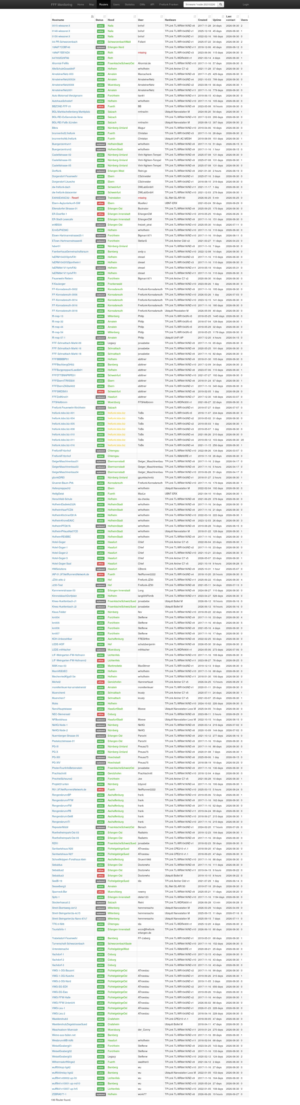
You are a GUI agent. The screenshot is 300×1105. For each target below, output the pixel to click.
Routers (103, 4)
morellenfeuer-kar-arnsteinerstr (69, 687)
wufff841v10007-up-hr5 (65, 1088)
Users (116, 4)
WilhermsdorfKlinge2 (63, 1062)
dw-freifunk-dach (61, 187)
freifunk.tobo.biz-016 (63, 445)
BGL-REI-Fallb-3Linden (64, 122)
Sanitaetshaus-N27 (62, 854)
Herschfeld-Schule (62, 499)
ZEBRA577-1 (59, 1094)
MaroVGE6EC (59, 671)
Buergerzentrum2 (61, 149)
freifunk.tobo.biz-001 (63, 413)
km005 (56, 622)
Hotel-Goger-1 (60, 547)
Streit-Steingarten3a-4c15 (66, 913)
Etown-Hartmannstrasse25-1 (68, 235)
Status (99, 20)
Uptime (217, 20)
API (152, 4)
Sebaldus (57, 864)
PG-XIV (56, 762)
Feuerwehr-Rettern (62, 278)
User (140, 20)
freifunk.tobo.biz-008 (63, 429)
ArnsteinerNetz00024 (63, 79)
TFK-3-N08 (58, 924)
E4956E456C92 (60, 197)
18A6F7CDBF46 (61, 47)
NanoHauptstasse (62, 708)
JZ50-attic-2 (58, 579)
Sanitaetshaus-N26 (62, 848)
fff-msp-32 (57, 321)
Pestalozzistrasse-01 (63, 741)
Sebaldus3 (58, 875)
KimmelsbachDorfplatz (64, 595)
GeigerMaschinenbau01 (65, 461)
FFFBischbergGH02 (63, 364)
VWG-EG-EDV (60, 986)
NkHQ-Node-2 (60, 730)
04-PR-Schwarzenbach (64, 41)
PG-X (55, 751)
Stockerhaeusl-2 (61, 902)
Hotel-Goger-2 (60, 552)
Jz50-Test (57, 585)
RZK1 (55, 843)
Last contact (230, 18)
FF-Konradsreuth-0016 (64, 305)
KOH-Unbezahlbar (62, 638)
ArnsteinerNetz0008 (63, 84)
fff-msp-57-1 (58, 337)
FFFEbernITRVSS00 (63, 380)
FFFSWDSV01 (60, 391)
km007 (56, 633)
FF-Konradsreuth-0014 (64, 300)
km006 (56, 628)
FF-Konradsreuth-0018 (64, 310)
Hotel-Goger (59, 542)
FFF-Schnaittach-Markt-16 (66, 348)
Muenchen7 (58, 698)
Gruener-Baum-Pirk (62, 482)
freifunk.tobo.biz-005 (63, 423)
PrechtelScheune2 (62, 778)
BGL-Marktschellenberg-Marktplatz (71, 111)
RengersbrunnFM (62, 805)
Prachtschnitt (59, 773)
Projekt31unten (60, 784)
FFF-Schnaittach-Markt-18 (66, 353)
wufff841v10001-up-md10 (66, 1083)
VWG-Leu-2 (58, 1013)
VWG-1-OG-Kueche (63, 975)
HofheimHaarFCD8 (62, 509)
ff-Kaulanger (58, 283)
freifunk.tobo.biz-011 (63, 439)
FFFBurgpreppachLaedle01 (67, 370)
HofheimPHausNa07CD (65, 531)
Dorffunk (56, 170)
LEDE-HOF (58, 644)
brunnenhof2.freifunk (63, 133)
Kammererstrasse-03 (63, 590)
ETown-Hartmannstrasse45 (67, 240)
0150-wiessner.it (61, 36)
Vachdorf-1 (58, 954)
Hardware (170, 20)
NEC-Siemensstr (61, 714)
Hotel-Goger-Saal (61, 563)
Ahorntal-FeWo (60, 63)
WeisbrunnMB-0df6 (62, 1040)
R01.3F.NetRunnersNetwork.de (69, 789)
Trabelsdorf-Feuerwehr (64, 938)
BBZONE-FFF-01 (61, 106)
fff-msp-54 (57, 332)
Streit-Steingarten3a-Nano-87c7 (69, 918)
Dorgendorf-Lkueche (63, 181)
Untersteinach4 (60, 949)
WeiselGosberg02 (62, 1051)
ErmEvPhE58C (60, 230)
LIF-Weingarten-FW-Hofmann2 (69, 660)
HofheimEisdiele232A (64, 504)
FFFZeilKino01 (60, 396)
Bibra (55, 127)
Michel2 (56, 682)
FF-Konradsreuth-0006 (64, 294)
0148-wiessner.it (61, 31)
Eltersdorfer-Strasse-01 (65, 208)
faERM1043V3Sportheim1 (66, 262)
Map (91, 4)
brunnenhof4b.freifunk (64, 138)
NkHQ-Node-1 (60, 725)
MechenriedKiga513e (64, 676)
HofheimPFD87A (61, 526)
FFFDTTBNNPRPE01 (64, 375)
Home (80, 4)
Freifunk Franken (168, 4)
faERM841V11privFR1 (64, 273)
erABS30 (57, 224)
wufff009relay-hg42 (62, 1072)
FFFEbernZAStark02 (63, 386)
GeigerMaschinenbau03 (65, 466)
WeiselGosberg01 (62, 1045)
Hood (111, 20)
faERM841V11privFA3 (64, 267)
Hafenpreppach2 (61, 488)
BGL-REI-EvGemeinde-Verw (67, 117)
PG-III (55, 746)
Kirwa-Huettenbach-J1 (64, 601)
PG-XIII (56, 757)
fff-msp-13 (57, 316)
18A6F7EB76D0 (61, 52)
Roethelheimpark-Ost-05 (65, 838)
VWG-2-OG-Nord (61, 981)
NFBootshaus (59, 719)
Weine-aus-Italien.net (64, 1035)
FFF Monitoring (61, 4)
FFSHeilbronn (59, 402)
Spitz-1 (56, 897)
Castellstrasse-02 (61, 154)
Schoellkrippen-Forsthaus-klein (69, 859)
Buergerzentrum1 (61, 144)
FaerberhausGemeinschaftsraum (70, 251)
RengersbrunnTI (61, 821)
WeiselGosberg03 (62, 1056)
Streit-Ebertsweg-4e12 (64, 907)
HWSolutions (59, 569)
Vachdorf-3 (58, 965)
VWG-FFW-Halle (61, 997)
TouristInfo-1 (59, 929)
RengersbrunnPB (61, 811)
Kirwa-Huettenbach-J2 (64, 606)
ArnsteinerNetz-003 (62, 74)
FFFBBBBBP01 (60, 359)
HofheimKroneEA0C (63, 520)
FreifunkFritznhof (61, 450)
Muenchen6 (58, 692)
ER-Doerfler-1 (59, 214)
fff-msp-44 (57, 326)
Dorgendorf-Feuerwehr (64, 176)
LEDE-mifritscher (61, 649)
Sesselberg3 (59, 886)
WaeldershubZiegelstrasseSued (69, 1024)
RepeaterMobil (60, 827)
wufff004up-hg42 (61, 1067)
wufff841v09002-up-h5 (64, 1078)
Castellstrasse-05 (61, 165)
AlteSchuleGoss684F (63, 68)
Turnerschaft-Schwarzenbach (68, 943)
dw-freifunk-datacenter (64, 192)
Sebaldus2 (58, 870)
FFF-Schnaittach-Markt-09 (66, 343)
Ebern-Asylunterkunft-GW (66, 203)
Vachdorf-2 (58, 959)
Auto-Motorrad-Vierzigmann (67, 95)
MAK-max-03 (59, 665)
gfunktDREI (58, 477)
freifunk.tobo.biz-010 (63, 434)
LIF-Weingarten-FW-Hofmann (68, 655)
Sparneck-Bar (59, 891)
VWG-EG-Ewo (60, 992)
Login (246, 4)
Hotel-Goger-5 (60, 558)
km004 (56, 617)
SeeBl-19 (57, 881)
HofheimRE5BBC (61, 536)
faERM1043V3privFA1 (64, 257)
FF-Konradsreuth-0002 (64, 289)
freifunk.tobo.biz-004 (63, 418)
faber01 (56, 246)
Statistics (130, 4)
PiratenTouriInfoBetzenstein (67, 768)
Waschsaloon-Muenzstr (65, 1029)
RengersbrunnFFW (62, 800)
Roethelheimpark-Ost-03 (65, 832)
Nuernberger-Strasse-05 (65, 735)
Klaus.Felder (59, 612)
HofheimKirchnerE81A (64, 515)
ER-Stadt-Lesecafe (62, 219)
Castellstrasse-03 (61, 160)
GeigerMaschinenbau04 (65, 472)
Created (202, 20)
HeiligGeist (58, 493)
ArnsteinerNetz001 (62, 90)
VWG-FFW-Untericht (63, 1002)
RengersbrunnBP (61, 794)
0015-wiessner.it (61, 25)
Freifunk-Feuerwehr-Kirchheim (68, 407)
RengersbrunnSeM (62, 816)
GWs (142, 4)
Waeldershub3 (60, 1018)
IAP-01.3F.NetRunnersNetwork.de (70, 574)
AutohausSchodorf (62, 101)
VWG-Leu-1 (58, 1008)
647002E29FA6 (60, 58)
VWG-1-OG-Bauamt (63, 970)
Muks (55, 703)
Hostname (58, 20)
